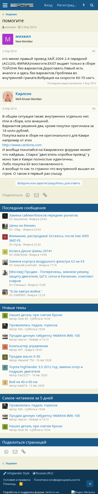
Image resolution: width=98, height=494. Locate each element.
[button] (5, 5)
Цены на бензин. (22, 225)
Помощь (9, 484)
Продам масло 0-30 (24, 356)
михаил (10, 27)
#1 (94, 51)
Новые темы (14, 307)
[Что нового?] (84, 5)
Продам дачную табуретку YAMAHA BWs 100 (44, 335)
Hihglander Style (17, 473)
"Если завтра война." (25, 291)
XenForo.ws (52, 492)
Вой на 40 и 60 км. (23, 381)
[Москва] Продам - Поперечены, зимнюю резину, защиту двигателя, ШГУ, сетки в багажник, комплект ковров (51, 276)
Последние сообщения (24, 207)
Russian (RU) (44, 473)
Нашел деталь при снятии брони (35, 314)
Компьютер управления (28, 346)
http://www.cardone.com (22, 145)
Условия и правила (16, 480)
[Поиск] (92, 5)
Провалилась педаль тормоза (33, 325)
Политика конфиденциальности (57, 480)
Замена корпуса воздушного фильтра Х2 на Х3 (46, 261)
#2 (94, 109)
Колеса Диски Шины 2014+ (30, 250)
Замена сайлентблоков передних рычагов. (43, 215)
